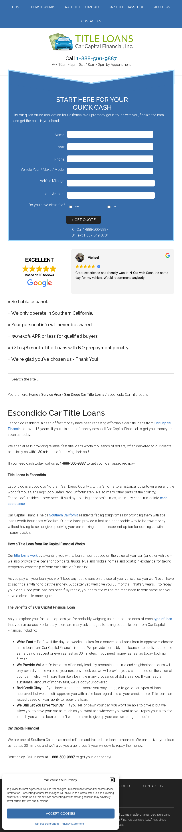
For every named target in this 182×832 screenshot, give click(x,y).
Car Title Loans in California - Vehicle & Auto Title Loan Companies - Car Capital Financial (91, 42)
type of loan (163, 619)
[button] (112, 780)
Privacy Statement (73, 823)
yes (77, 206)
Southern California (63, 515)
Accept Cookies (60, 814)
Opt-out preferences (47, 823)
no (114, 206)
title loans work (26, 555)
